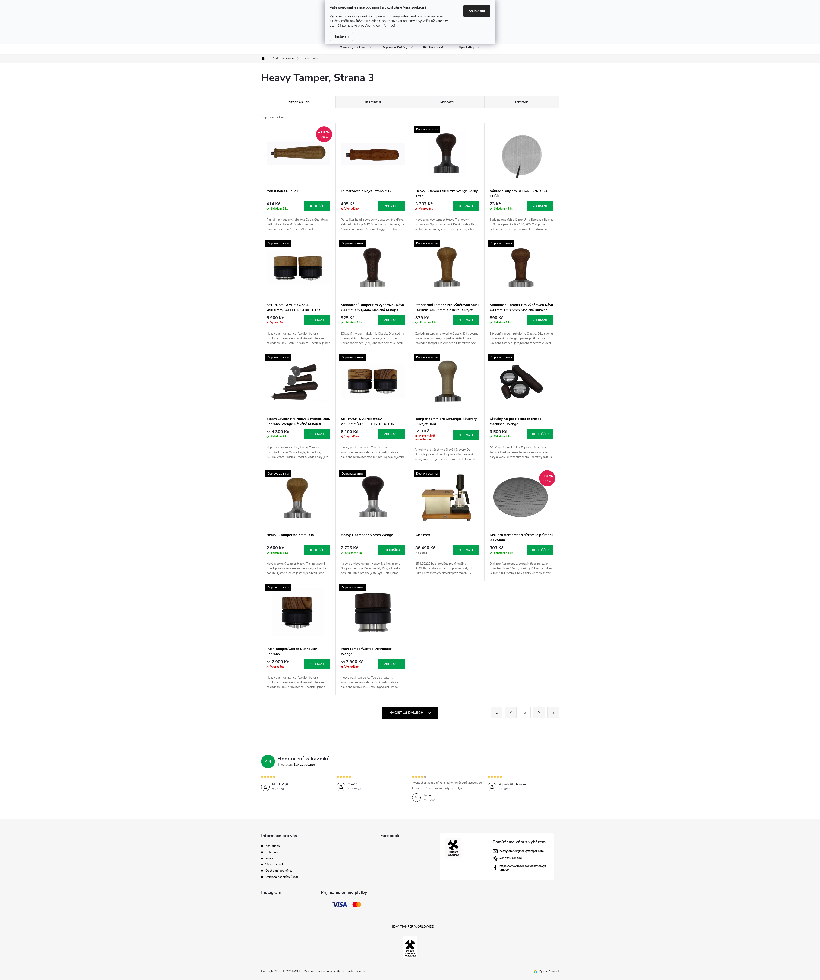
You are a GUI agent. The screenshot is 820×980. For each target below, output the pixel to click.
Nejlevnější (373, 102)
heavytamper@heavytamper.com (521, 851)
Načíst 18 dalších (406, 712)
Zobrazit (391, 206)
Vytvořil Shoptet (549, 971)
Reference (272, 852)
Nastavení (341, 36)
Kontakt (270, 858)
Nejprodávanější (298, 102)
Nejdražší (447, 102)
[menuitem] (356, 47)
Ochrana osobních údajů (281, 877)
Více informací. (384, 25)
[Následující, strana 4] (539, 712)
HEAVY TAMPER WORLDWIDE (412, 927)
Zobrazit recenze (304, 765)
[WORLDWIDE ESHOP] (410, 947)
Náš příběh (272, 846)
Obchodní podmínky (278, 871)
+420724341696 (510, 858)
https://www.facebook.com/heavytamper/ (522, 868)
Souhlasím (477, 11)
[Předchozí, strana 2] (511, 712)
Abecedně (521, 102)
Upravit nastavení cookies (352, 971)
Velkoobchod (274, 864)
